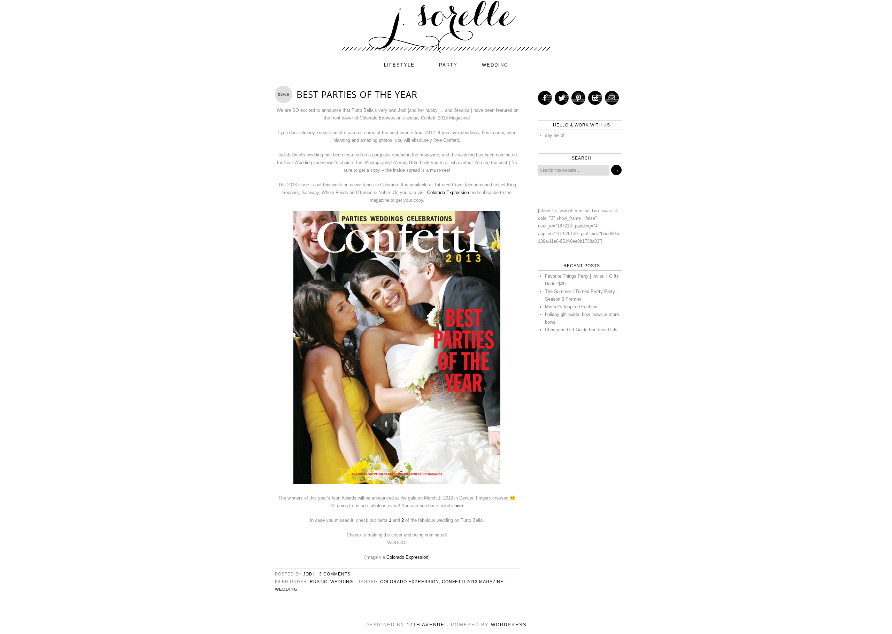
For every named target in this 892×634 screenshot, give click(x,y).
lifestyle (399, 65)
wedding (495, 65)
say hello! (554, 135)
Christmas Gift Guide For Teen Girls (581, 329)
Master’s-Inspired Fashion (571, 306)
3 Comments (335, 574)
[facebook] (545, 98)
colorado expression (409, 581)
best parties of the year (357, 94)
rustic (319, 581)
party (448, 65)
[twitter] (562, 98)
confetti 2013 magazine (472, 581)
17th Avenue (426, 624)
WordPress (509, 624)
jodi (308, 574)
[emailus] (612, 98)
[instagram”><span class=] (595, 98)
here (458, 505)
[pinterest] (578, 98)
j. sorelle (446, 27)
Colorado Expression (448, 192)
